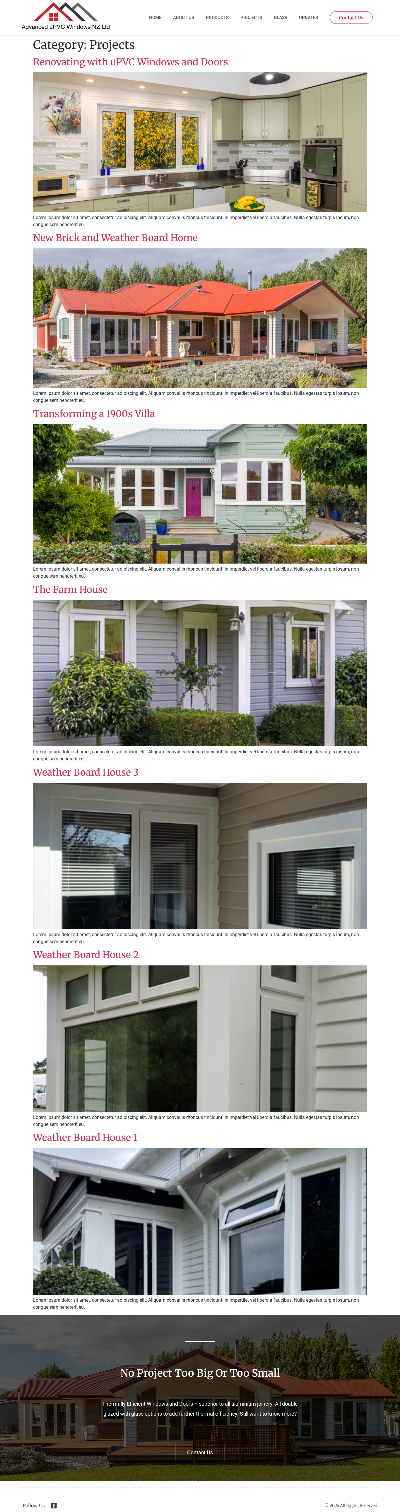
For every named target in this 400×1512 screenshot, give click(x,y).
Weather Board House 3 (86, 772)
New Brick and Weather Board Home (115, 238)
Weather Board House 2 (86, 955)
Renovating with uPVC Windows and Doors (130, 62)
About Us (183, 17)
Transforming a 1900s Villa (94, 414)
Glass (280, 17)
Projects (251, 17)
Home (155, 17)
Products (217, 17)
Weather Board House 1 (85, 1138)
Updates (308, 17)
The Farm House (70, 589)
